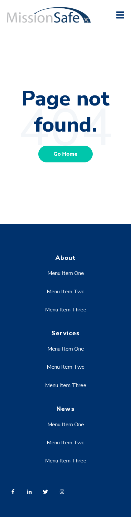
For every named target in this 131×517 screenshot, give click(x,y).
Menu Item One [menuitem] (65, 273)
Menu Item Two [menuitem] (66, 291)
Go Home (65, 154)
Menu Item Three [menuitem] (65, 309)
